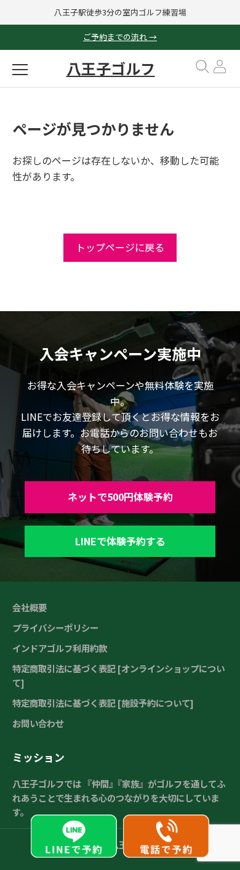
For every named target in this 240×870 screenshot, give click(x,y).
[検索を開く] (202, 70)
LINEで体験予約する (120, 541)
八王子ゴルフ (110, 68)
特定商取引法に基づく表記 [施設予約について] (103, 702)
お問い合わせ (38, 723)
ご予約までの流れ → (120, 37)
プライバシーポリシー (55, 627)
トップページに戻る (120, 247)
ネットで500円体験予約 (120, 496)
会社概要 (29, 607)
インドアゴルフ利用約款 (59, 647)
